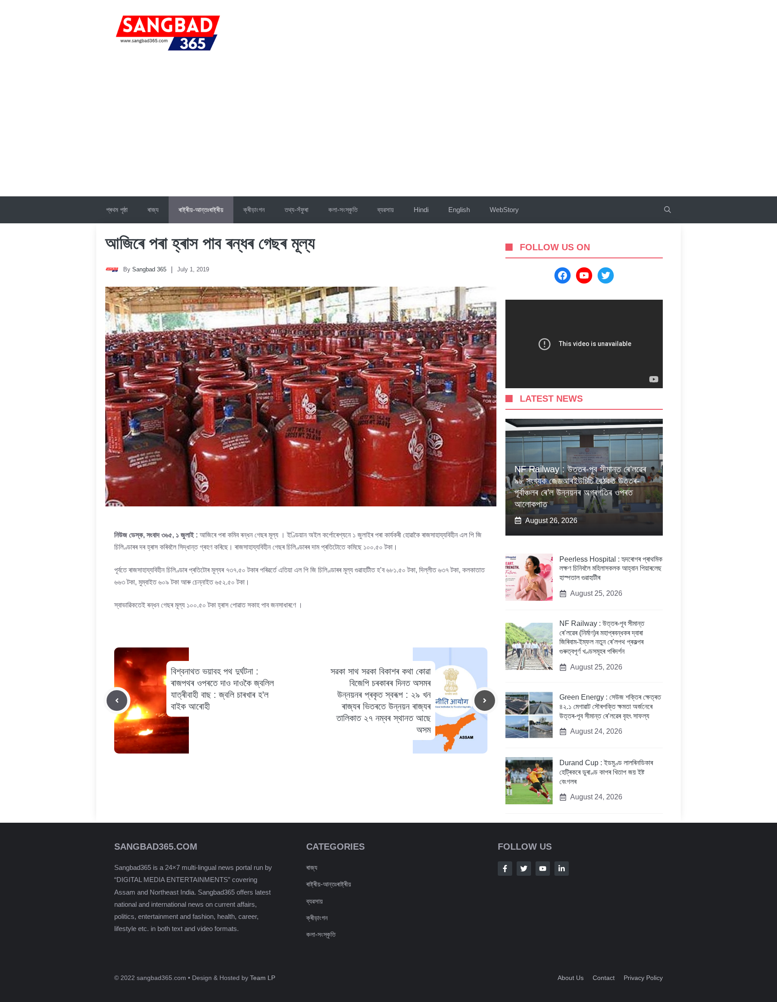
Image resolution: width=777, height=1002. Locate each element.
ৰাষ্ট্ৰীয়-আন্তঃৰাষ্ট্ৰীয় (201, 209)
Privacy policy (643, 977)
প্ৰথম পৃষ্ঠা (117, 209)
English (459, 209)
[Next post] (484, 700)
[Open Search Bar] (667, 209)
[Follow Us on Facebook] (505, 868)
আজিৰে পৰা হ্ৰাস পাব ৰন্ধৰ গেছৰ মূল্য (210, 243)
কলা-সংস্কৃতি (342, 209)
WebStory (504, 209)
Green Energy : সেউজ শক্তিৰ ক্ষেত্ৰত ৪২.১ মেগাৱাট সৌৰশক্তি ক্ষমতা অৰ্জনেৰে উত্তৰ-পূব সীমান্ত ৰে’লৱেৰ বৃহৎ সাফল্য (610, 706)
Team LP (262, 977)
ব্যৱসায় (385, 209)
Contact (604, 977)
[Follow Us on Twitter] (524, 868)
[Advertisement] (388, 129)
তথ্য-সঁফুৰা (296, 209)
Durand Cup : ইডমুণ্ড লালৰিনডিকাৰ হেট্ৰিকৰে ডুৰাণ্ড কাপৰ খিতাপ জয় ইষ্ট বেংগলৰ (606, 772)
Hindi (421, 209)
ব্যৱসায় (314, 901)
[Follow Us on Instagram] (543, 868)
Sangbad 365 (149, 269)
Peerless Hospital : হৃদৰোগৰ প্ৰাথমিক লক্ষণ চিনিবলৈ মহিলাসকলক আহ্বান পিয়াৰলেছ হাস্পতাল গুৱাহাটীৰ (610, 568)
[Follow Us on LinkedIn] (561, 868)
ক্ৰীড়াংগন (254, 209)
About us (571, 977)
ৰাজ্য (153, 209)
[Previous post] (116, 700)
